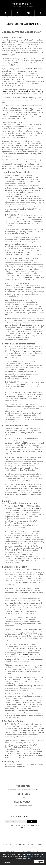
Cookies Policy (26, 851)
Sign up (32, 822)
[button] (17, 13)
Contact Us (7, 845)
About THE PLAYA (20, 845)
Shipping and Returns (11, 851)
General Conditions (35, 845)
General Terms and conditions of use (23, 847)
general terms (23, 825)
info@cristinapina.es (33, 508)
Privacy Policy (38, 851)
